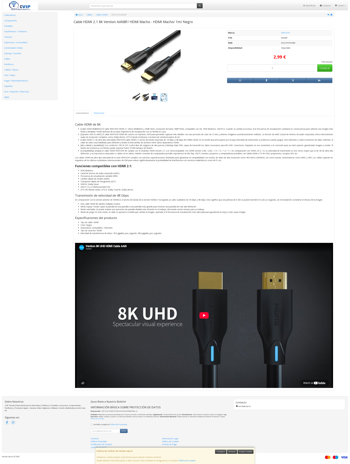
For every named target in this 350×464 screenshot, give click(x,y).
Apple (6, 97)
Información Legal (170, 438)
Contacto (326, 5)
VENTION (285, 32)
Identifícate (310, 5)
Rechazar (232, 451)
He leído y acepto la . (110, 424)
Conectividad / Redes (13, 48)
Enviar (123, 431)
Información (99, 113)
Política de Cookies (187, 460)
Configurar (221, 451)
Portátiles (8, 26)
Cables (7, 59)
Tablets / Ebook (11, 69)
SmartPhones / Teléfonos (15, 31)
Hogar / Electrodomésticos (16, 80)
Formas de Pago (169, 444)
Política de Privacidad (97, 419)
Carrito (340, 5)
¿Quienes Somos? (99, 447)
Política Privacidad (99, 441)
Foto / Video (9, 75)
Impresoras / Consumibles (15, 42)
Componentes (10, 20)
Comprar (325, 68)
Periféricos (9, 64)
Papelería (8, 86)
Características (82, 113)
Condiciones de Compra (101, 444)
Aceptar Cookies (245, 451)
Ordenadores (10, 15)
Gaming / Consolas (12, 53)
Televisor (8, 37)
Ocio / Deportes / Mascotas (16, 91)
